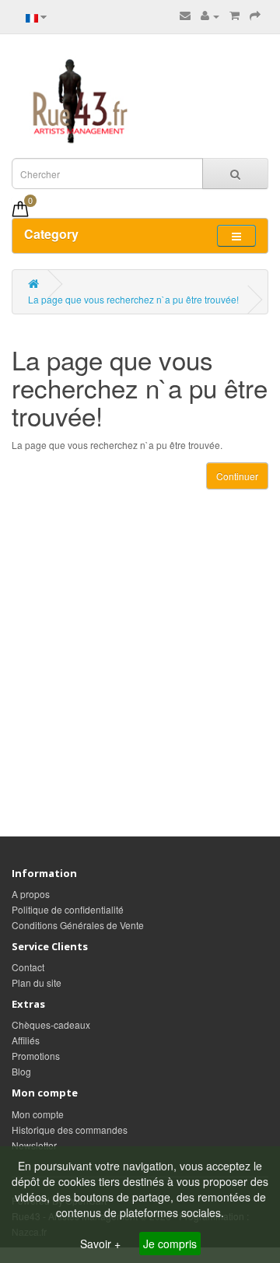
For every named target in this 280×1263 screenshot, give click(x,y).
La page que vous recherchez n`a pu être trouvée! (133, 299)
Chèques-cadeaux (51, 1024)
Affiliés (26, 1040)
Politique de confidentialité (68, 909)
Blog (21, 1071)
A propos (31, 893)
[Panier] (234, 15)
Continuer (237, 475)
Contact (28, 967)
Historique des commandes (70, 1129)
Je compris (170, 1243)
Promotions (36, 1055)
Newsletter (34, 1145)
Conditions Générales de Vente (78, 924)
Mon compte (38, 1114)
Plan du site (36, 982)
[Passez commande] (255, 15)
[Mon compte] (210, 15)
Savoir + (102, 1243)
